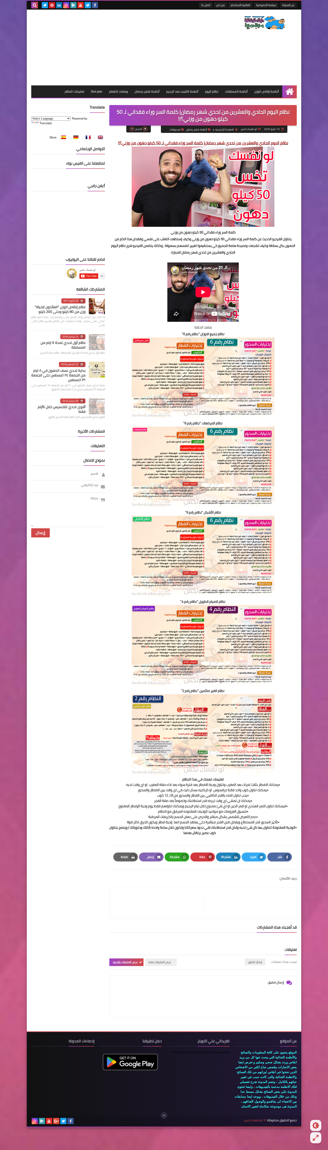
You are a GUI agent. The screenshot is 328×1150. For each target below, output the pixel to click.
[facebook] (95, 5)
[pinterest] (52, 5)
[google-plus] (56, 1121)
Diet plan (96, 91)
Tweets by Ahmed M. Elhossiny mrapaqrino (200, 1052)
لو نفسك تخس (253, 1120)
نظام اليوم (211, 91)
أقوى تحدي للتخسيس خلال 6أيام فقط (61, 409)
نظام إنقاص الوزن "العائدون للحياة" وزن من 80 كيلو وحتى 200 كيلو (60, 309)
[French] (87, 137)
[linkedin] (59, 5)
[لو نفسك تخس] (264, 22)
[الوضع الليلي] (315, 1125)
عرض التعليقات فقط (160, 962)
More (53, 137)
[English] (99, 137)
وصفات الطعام (118, 91)
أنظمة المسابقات (236, 91)
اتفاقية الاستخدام (240, 5)
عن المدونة (288, 5)
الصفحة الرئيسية (224, 129)
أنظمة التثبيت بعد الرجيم (182, 91)
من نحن (220, 5)
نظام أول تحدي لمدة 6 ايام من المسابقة (63, 345)
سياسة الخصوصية (266, 5)
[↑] (164, 1115)
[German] (74, 137)
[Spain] (62, 137)
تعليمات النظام (74, 91)
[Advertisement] (112, 47)
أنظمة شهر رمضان (147, 91)
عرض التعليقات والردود (125, 962)
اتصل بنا (205, 5)
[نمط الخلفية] (315, 1137)
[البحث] (34, 5)
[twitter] (88, 5)
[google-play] (73, 5)
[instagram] (66, 5)
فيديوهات (175, 129)
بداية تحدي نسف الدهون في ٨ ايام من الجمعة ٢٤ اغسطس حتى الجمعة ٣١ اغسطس (58, 375)
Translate (45, 123)
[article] (158, 903)
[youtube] (80, 5)
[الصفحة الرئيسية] (289, 91)
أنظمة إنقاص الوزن (266, 91)
